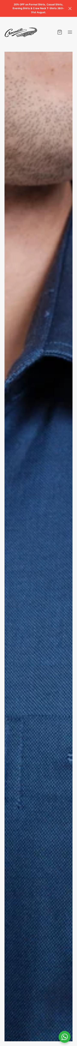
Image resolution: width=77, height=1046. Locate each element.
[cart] (60, 32)
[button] (70, 8)
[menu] (70, 32)
